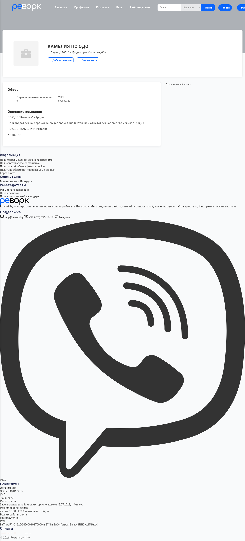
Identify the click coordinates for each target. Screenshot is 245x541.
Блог (119, 7)
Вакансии (61, 7)
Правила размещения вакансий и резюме (26, 159)
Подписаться (89, 60)
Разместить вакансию (14, 189)
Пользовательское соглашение (20, 163)
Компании (102, 7)
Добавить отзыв (62, 60)
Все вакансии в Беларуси (16, 181)
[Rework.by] (26, 7)
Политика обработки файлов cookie (22, 166)
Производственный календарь (19, 196)
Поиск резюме (9, 193)
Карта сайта (7, 173)
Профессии (81, 7)
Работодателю (140, 7)
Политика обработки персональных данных (27, 169)
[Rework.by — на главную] (14, 201)
